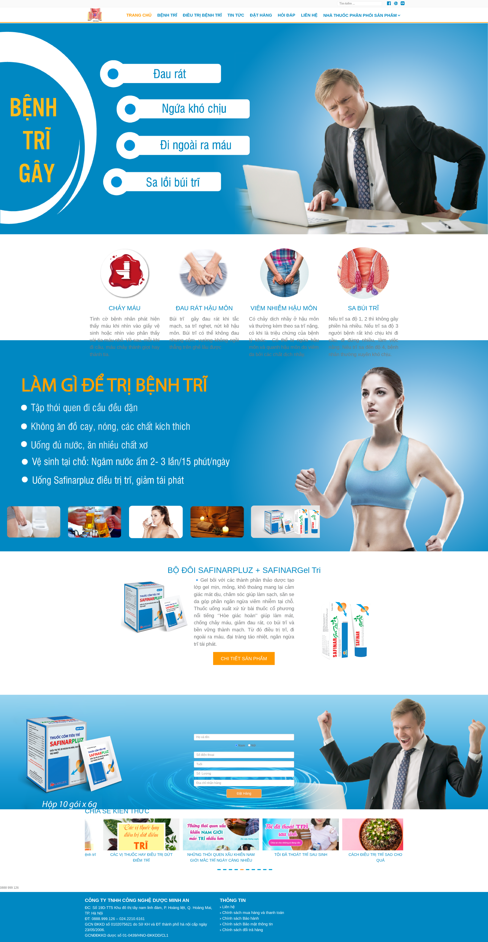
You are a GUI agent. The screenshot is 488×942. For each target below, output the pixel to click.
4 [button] (235, 868)
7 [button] (252, 868)
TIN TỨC (235, 15)
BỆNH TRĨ (167, 15)
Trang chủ (139, 15)
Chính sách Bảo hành (240, 918)
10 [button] (270, 868)
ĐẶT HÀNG (261, 15)
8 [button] (258, 868)
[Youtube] (396, 3)
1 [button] (218, 868)
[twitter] (389, 3)
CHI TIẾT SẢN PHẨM (244, 658)
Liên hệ (309, 15)
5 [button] (241, 868)
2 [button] (224, 868)
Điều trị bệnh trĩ (202, 15)
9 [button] (264, 868)
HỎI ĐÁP (286, 15)
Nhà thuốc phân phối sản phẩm (360, 15)
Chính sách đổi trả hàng (242, 930)
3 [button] (230, 868)
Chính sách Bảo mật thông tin (247, 924)
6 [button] (247, 868)
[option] (125, 841)
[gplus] (403, 3)
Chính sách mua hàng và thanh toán (253, 912)
